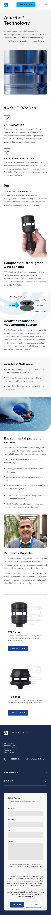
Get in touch (25, 4)
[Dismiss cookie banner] (43, 872)
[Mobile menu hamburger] (45, 4)
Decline (33, 905)
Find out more (18, 648)
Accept (17, 905)
